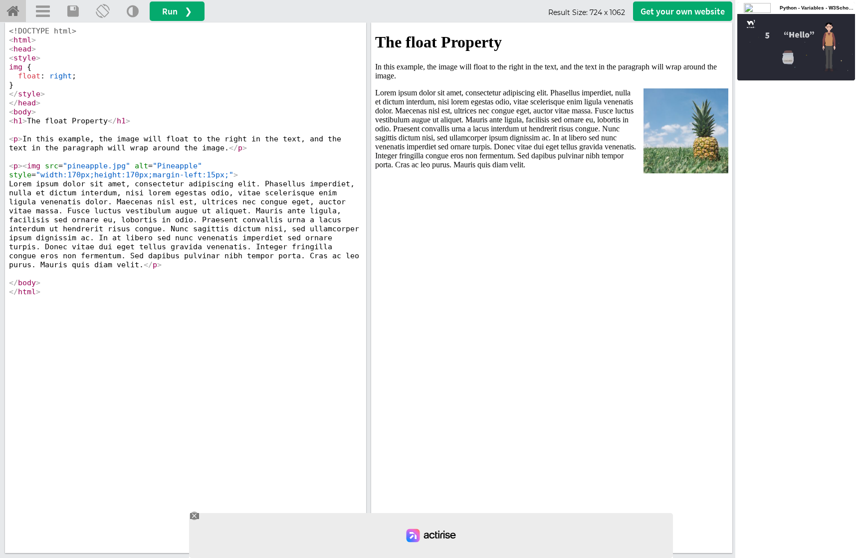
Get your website (683, 11)
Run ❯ (177, 11)
